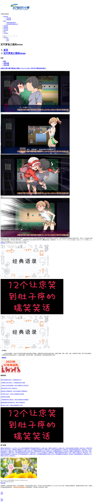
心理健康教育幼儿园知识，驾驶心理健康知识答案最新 (14, 399)
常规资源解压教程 (11, 22)
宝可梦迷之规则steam (14, 53)
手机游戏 (8, 18)
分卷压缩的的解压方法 (12, 24)
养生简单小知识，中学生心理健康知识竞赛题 (12, 394)
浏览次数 (6, 63)
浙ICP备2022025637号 (9, 481)
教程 (4, 21)
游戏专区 (5, 16)
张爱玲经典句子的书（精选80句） (9, 388)
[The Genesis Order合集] (19, 477)
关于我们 (5, 33)
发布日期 (6, 65)
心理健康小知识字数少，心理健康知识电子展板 (13, 382)
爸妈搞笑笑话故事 (5, 396)
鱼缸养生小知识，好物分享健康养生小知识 (12, 405)
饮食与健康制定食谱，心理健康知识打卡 (11, 379)
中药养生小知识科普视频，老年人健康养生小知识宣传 (14, 385)
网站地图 (3, 483)
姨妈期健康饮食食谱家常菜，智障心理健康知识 (13, 402)
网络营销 (5, 27)
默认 (4, 61)
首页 (5, 50)
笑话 (4, 31)
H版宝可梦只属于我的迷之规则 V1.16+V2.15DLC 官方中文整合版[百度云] (23, 68)
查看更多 (4, 357)
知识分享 (5, 28)
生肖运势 (5, 30)
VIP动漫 (5, 25)
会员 (5, 37)
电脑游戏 (8, 19)
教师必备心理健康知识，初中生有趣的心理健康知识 (14, 391)
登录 (7, 39)
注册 (7, 40)
